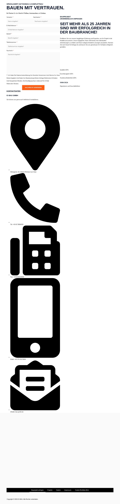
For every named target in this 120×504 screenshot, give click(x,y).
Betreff (9, 34)
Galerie (58, 490)
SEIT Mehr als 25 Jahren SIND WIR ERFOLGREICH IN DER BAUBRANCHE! (85, 28)
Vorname (9, 17)
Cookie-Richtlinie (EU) (82, 490)
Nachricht (10, 50)
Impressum (67, 490)
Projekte (49, 490)
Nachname (36, 17)
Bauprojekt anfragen (37, 490)
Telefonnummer (11, 42)
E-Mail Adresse (11, 25)
